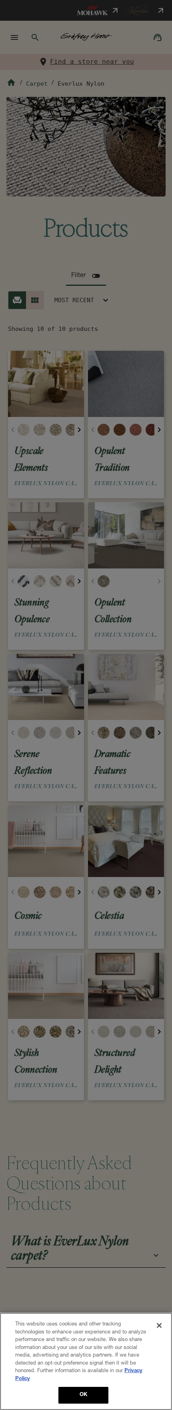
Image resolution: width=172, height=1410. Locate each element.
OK (83, 1395)
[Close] (159, 1325)
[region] (86, 1361)
